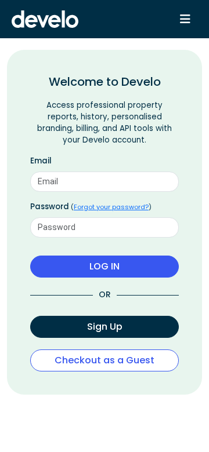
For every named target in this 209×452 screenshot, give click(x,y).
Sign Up (104, 326)
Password (91, 206)
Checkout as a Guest (104, 360)
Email (41, 160)
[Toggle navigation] (185, 19)
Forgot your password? (111, 207)
